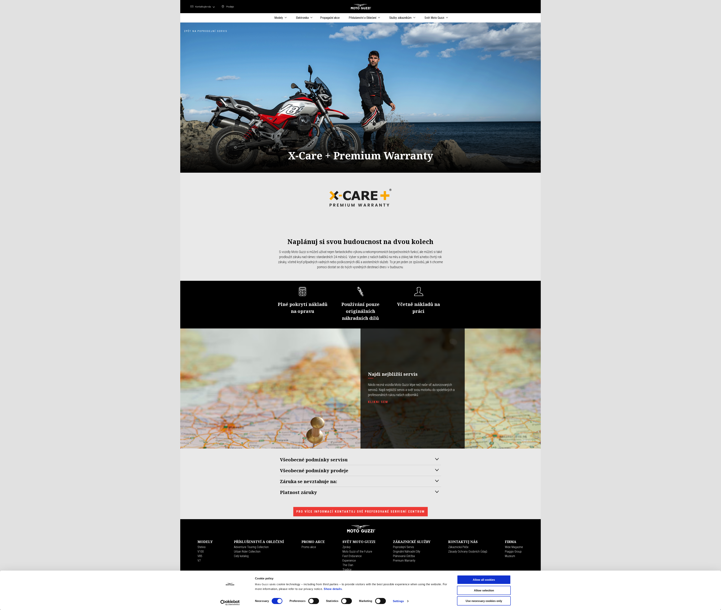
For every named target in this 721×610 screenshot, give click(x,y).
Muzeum (510, 556)
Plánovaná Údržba (404, 556)
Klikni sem (378, 402)
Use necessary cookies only (484, 600)
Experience (349, 560)
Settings (398, 601)
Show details (333, 588)
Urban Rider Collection (247, 551)
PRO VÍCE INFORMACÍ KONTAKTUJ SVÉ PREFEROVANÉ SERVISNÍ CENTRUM (360, 511)
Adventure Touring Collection (251, 547)
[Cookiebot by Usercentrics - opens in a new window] (230, 602)
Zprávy (346, 547)
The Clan (347, 565)
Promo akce (309, 547)
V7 (199, 560)
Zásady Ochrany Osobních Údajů (467, 551)
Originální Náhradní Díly (406, 551)
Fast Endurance (352, 556)
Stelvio (202, 547)
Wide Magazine (514, 547)
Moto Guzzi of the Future (357, 551)
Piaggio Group (513, 551)
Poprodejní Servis (403, 547)
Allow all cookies (484, 579)
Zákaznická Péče (458, 547)
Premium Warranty (404, 560)
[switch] (313, 601)
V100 (201, 551)
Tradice (346, 569)
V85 (200, 556)
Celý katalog (241, 556)
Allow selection (484, 590)
